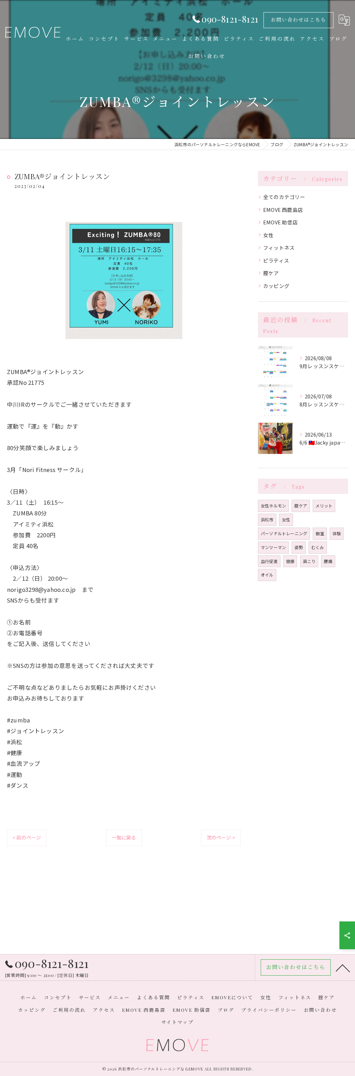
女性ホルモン (273, 505)
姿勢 (298, 547)
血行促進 (269, 561)
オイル (267, 575)
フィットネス (279, 247)
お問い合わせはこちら (298, 19)
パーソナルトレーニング (284, 533)
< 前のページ (26, 837)
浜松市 (267, 519)
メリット (323, 505)
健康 (290, 561)
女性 (268, 235)
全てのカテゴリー (284, 196)
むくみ (317, 547)
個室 (319, 533)
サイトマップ (177, 1022)
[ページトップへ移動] (343, 968)
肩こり (309, 561)
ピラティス (276, 260)
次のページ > (221, 837)
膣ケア (271, 272)
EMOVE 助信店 (280, 222)
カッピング (276, 285)
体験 (336, 533)
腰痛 (328, 561)
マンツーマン (273, 547)
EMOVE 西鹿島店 (283, 209)
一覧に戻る (124, 837)
